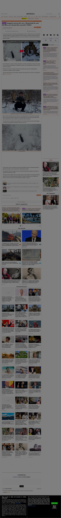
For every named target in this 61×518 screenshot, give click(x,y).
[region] (30, 506)
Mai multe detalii (18, 503)
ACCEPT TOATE (54, 503)
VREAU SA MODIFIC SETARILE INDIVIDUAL (54, 507)
